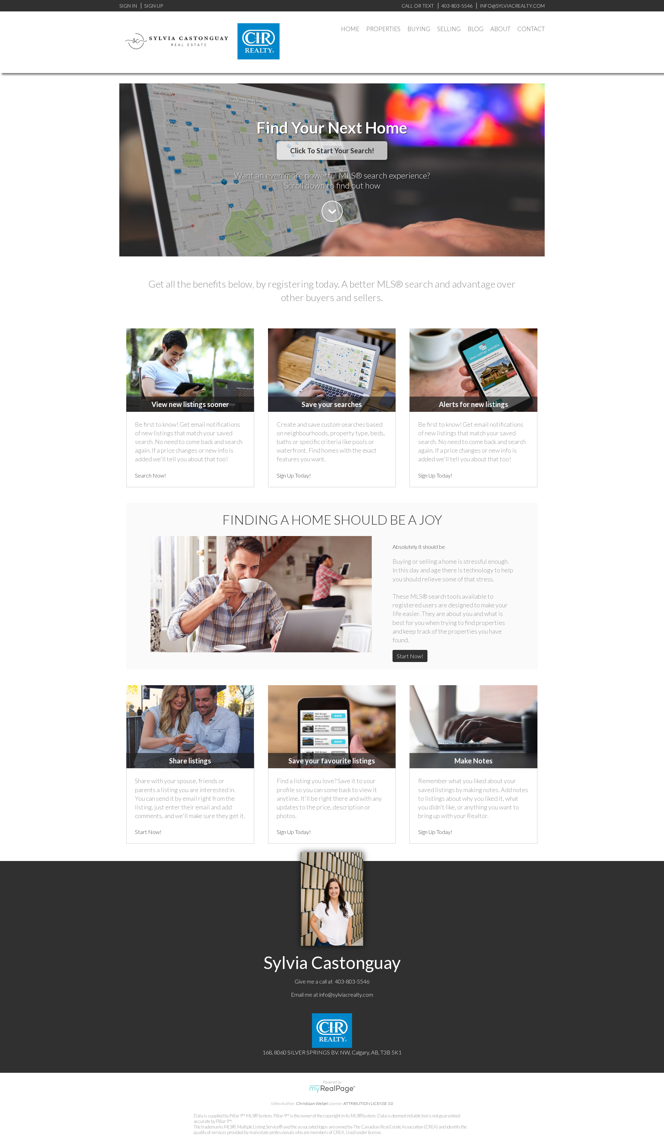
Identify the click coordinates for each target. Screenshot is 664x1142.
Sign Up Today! (294, 475)
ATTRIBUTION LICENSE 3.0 (368, 1103)
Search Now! (150, 475)
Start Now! (410, 656)
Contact (531, 29)
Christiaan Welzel (312, 1103)
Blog (475, 29)
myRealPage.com (332, 1089)
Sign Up (153, 6)
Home (350, 29)
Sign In (128, 6)
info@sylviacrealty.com (346, 994)
